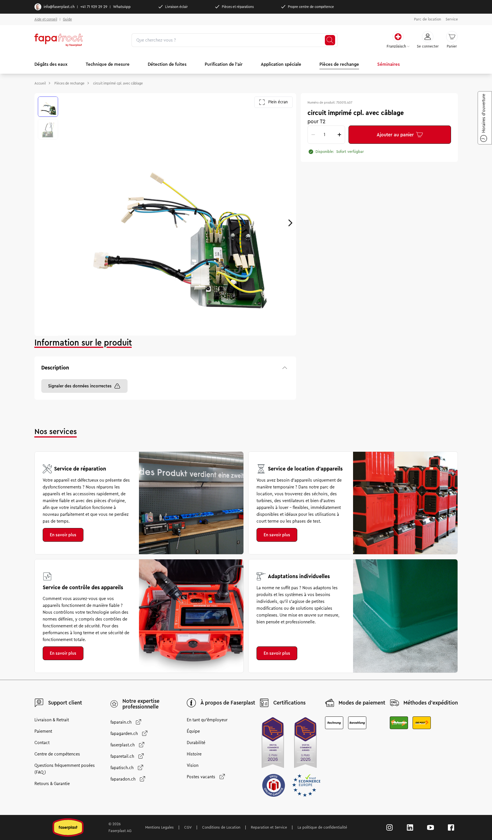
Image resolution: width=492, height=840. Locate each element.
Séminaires (388, 64)
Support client (65, 703)
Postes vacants (201, 777)
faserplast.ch (122, 745)
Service (452, 19)
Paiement (43, 731)
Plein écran (278, 102)
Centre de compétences (57, 754)
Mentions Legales (159, 827)
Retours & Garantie (52, 783)
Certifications (289, 703)
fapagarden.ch (124, 733)
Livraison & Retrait (51, 720)
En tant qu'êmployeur (207, 720)
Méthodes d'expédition (430, 703)
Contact (42, 742)
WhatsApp (122, 7)
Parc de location (427, 19)
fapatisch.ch (122, 767)
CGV (188, 827)
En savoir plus (63, 535)
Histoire (194, 754)
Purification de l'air (224, 64)
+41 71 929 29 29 (93, 7)
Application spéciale (281, 64)
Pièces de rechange (339, 64)
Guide (67, 19)
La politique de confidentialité (322, 827)
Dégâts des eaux (50, 64)
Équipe (193, 731)
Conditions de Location (221, 827)
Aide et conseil (45, 19)
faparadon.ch (123, 779)
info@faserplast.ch (59, 7)
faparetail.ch (122, 756)
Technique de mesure (108, 64)
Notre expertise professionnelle (140, 704)
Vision (192, 765)
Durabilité (196, 742)
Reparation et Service (269, 827)
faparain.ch (121, 722)
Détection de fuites (167, 64)
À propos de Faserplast (227, 703)
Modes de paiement (362, 703)
